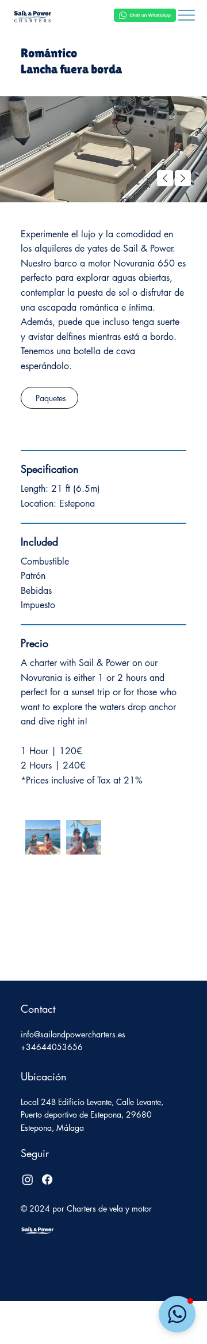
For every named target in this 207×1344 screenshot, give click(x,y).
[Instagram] (27, 1179)
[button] (177, 1314)
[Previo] (165, 178)
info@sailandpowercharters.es (73, 1034)
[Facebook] (47, 1179)
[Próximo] (183, 178)
